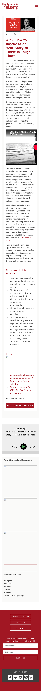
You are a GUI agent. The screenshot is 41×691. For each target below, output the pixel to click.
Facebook (8, 584)
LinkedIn (7, 593)
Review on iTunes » (15, 398)
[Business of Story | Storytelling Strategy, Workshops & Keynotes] (10, 6)
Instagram (8, 581)
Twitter (7, 590)
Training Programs (20, 616)
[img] (14, 447)
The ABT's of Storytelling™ (14, 596)
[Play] (24, 446)
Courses (20, 628)
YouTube (7, 587)
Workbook (20, 622)
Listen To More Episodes (21, 405)
